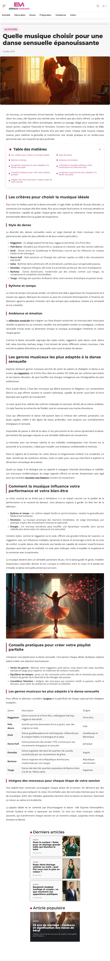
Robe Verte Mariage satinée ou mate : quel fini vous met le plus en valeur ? (46, 868)
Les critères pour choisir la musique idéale (30, 155)
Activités (11, 29)
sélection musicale (19, 320)
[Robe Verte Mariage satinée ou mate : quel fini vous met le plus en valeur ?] (71, 868)
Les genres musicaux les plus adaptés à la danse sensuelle (30, 166)
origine (48, 698)
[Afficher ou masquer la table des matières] (74, 149)
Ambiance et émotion (68, 160)
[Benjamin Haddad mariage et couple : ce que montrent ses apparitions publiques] (71, 891)
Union (35, 840)
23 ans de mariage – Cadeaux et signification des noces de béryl (54, 927)
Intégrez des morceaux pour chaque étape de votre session (31, 180)
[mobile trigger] (5, 6)
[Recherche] (98, 6)
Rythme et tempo (18, 160)
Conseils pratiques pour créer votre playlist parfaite (30, 173)
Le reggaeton (21, 373)
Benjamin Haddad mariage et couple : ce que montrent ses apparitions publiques (45, 890)
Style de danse (65, 155)
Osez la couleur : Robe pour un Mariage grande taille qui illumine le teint (46, 846)
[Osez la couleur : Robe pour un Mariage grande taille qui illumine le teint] (71, 846)
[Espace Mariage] (19, 6)
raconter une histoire (37, 477)
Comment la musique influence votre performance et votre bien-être (75, 166)
